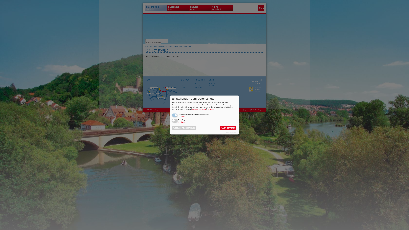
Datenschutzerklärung (199, 109)
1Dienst (181, 117)
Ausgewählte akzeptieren (184, 128)
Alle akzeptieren (228, 128)
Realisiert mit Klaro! (231, 132)
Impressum (211, 109)
